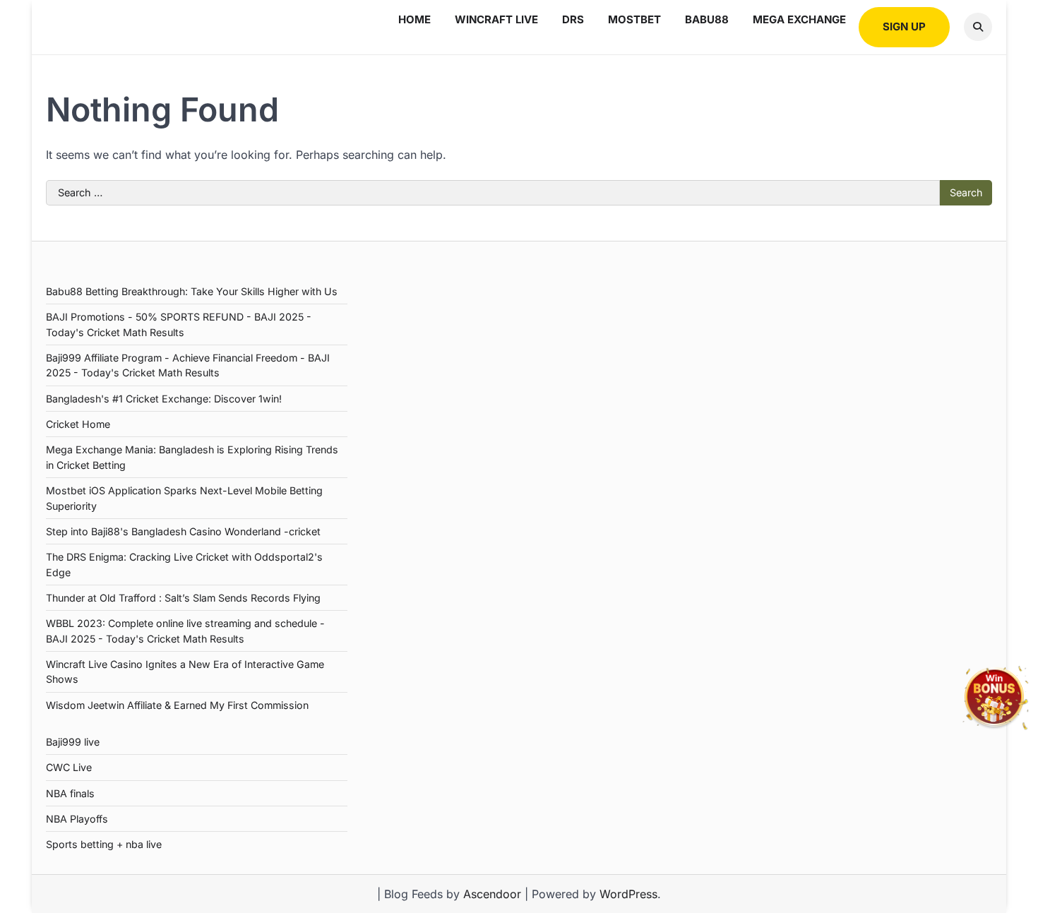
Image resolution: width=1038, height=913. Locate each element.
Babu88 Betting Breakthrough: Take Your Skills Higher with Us (192, 291)
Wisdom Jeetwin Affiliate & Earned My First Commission (177, 705)
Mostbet (634, 19)
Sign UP (904, 26)
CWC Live (69, 767)
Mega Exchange (799, 19)
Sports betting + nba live (104, 844)
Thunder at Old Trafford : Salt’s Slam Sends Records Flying (183, 598)
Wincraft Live (496, 19)
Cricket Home (78, 424)
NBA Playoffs (77, 819)
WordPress (628, 894)
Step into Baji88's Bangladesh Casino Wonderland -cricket (183, 531)
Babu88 (707, 19)
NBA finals (70, 793)
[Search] (978, 27)
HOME (414, 19)
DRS (573, 19)
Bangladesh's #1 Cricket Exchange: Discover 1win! (164, 399)
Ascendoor (492, 894)
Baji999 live (73, 742)
